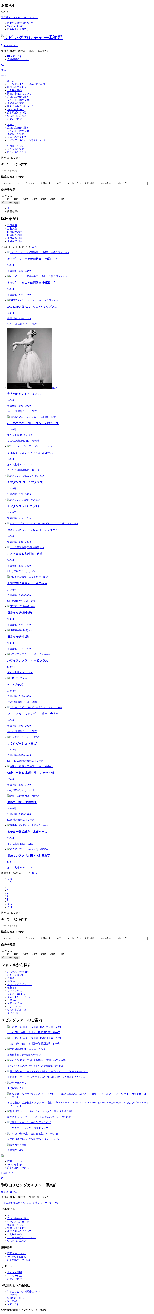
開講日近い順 (14, 232)
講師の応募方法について (20, 23)
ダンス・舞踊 (17, 994)
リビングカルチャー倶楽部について (26, 84)
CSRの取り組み (15, 1298)
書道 (12, 981)
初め (9, 878)
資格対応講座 (17, 1009)
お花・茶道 (16, 975)
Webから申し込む (16, 1256)
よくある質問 (14, 1272)
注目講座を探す (15, 146)
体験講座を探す (15, 103)
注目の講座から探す (18, 96)
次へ (34, 247)
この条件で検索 (11, 202)
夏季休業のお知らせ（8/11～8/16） (19, 17)
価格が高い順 (14, 238)
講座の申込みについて (19, 93)
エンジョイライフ (19, 984)
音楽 (12, 1000)
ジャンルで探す (15, 149)
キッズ (13, 1013)
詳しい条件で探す (16, 152)
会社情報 (12, 1294)
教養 (12, 987)
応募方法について (16, 1161)
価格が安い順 (14, 241)
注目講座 (12, 225)
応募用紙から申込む (18, 29)
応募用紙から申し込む (19, 1260)
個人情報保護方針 (16, 115)
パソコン (14, 1006)
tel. (9, 1192)
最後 (9, 907)
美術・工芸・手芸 (19, 997)
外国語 (13, 978)
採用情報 (12, 1301)
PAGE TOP (7, 1173)
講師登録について (19, 59)
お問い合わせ (17, 56)
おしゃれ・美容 (18, 971)
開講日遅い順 (14, 235)
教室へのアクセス (16, 87)
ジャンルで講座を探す (19, 100)
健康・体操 (16, 1003)
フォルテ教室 (14, 1275)
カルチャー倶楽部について (21, 1237)
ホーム (10, 81)
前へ (9, 882)
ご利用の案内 (14, 90)
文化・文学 (15, 990)
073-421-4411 (11, 45)
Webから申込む (15, 26)
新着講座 (12, 228)
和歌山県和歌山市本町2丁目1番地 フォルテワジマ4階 (29, 1202)
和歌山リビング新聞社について (24, 1291)
